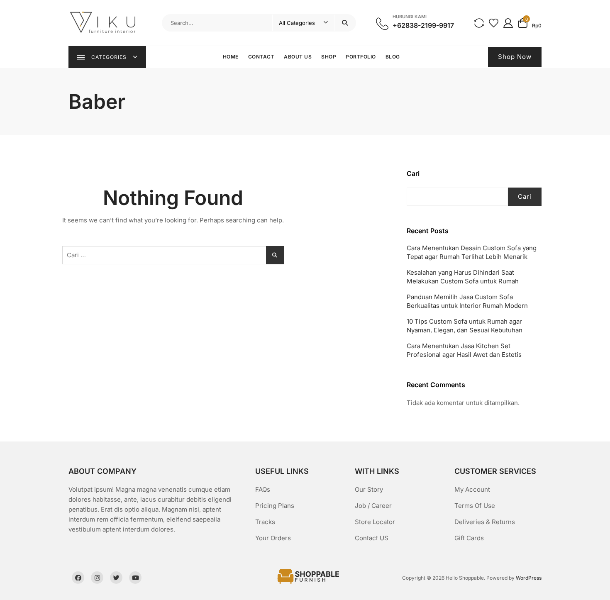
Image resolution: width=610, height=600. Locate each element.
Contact (261, 57)
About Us (298, 57)
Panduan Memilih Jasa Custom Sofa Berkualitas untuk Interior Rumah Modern (467, 301)
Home (231, 57)
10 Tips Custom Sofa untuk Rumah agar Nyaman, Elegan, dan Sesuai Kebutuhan (464, 325)
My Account (472, 489)
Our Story (369, 489)
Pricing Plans (274, 506)
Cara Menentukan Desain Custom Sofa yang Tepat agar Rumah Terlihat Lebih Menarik (472, 252)
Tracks (265, 522)
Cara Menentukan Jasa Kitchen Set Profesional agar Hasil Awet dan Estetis (464, 350)
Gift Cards (469, 538)
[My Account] (508, 22)
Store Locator (375, 522)
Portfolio (361, 57)
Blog (393, 57)
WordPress (529, 578)
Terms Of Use (474, 506)
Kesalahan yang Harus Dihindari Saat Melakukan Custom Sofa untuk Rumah (463, 276)
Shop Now (515, 57)
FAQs (262, 489)
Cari (413, 173)
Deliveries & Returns (484, 522)
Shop (328, 57)
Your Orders (273, 538)
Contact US (371, 538)
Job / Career (373, 506)
